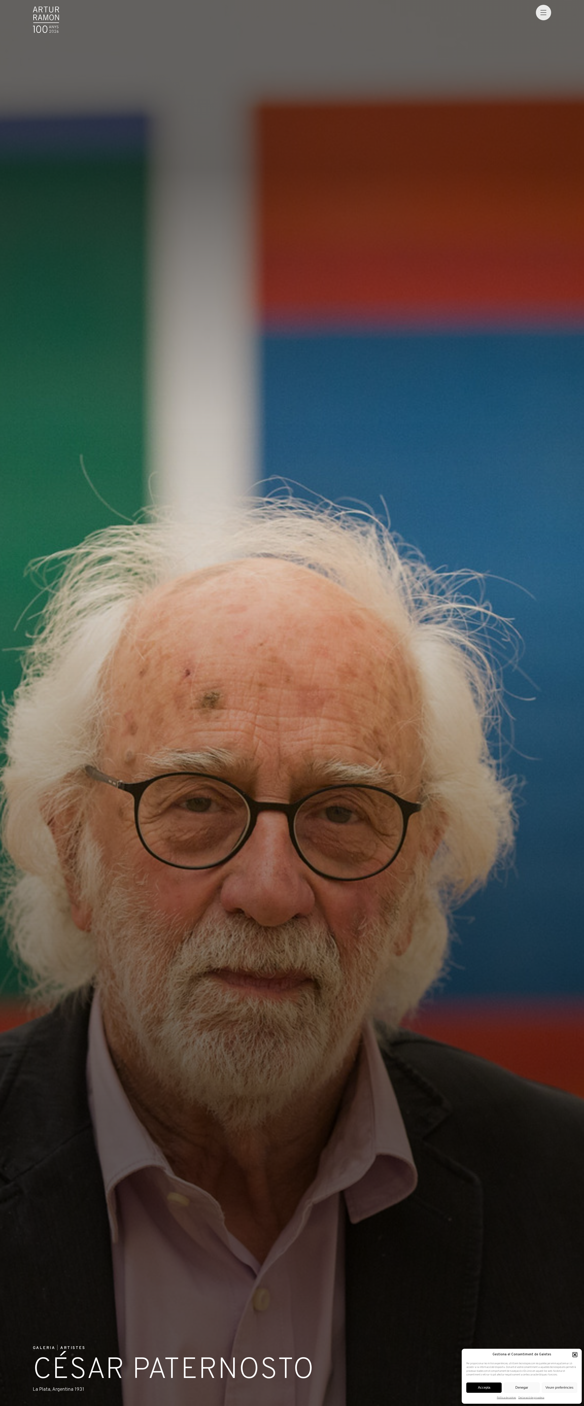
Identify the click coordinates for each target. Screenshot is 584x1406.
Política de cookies (506, 1397)
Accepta (484, 1387)
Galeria (44, 1348)
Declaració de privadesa (531, 1397)
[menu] (543, 12)
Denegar (521, 1387)
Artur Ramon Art (46, 20)
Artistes (72, 1348)
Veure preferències (559, 1387)
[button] (575, 1354)
